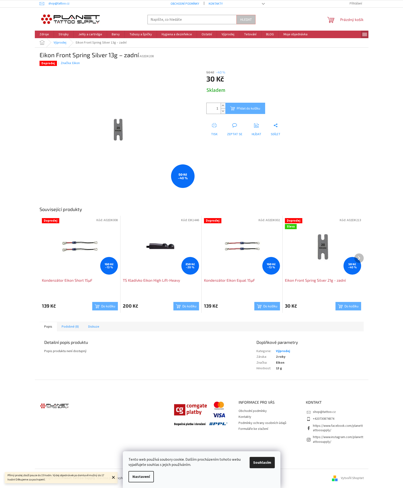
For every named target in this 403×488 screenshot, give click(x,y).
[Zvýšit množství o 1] (223, 105)
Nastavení (141, 476)
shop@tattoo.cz (324, 412)
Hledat (246, 19)
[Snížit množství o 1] (223, 111)
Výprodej (283, 351)
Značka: (70, 63)
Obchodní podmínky (185, 4)
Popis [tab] (48, 326)
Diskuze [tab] (93, 326)
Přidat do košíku (248, 108)
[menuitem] (44, 34)
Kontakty (216, 4)
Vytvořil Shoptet (352, 478)
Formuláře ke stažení (253, 429)
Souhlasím (262, 462)
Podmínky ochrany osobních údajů (262, 423)
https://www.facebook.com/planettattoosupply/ (338, 428)
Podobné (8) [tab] (70, 326)
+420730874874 (323, 418)
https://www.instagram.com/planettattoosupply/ (338, 439)
